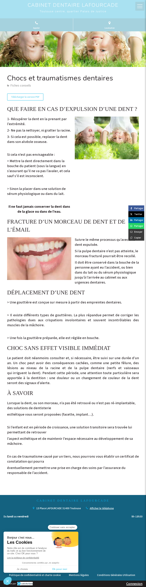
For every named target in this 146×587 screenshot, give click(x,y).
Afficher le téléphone (102, 508)
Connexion (134, 583)
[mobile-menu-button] (139, 6)
